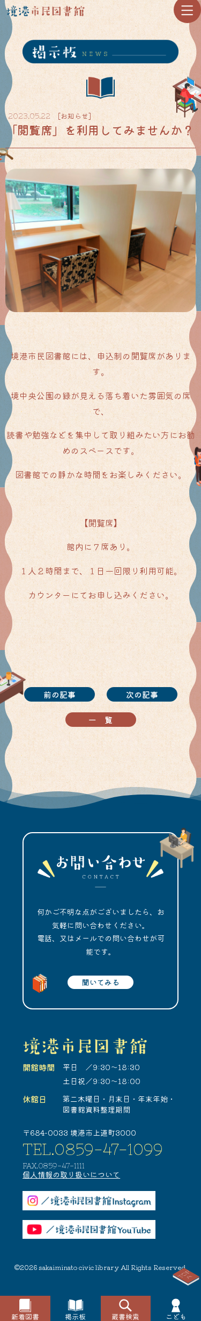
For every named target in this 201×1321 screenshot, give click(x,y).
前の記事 (59, 694)
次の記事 (142, 694)
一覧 (104, 719)
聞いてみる (101, 982)
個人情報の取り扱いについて (71, 1174)
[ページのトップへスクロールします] (186, 1277)
